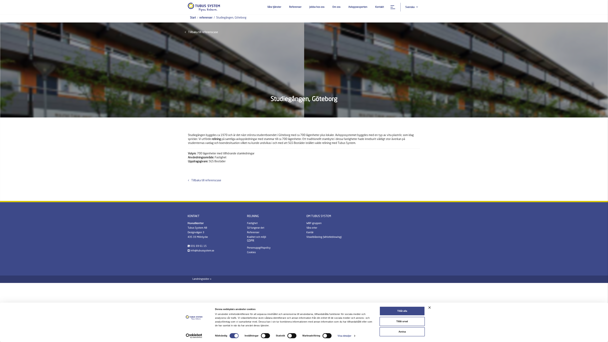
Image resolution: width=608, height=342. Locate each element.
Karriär (310, 232)
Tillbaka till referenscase (203, 32)
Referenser (295, 7)
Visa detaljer (344, 335)
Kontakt (379, 7)
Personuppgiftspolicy (259, 248)
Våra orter (311, 228)
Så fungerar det (255, 228)
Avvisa (402, 331)
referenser (205, 17)
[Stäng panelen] (429, 307)
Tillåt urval (402, 321)
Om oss (336, 7)
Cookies (251, 252)
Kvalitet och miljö (256, 237)
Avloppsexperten (357, 7)
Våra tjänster (274, 7)
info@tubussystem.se (202, 251)
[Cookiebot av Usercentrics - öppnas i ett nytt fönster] (194, 335)
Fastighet (252, 223)
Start (193, 17)
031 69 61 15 (198, 246)
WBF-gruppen (314, 223)
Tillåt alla (402, 311)
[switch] (265, 335)
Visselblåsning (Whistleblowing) (324, 237)
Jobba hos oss (316, 7)
